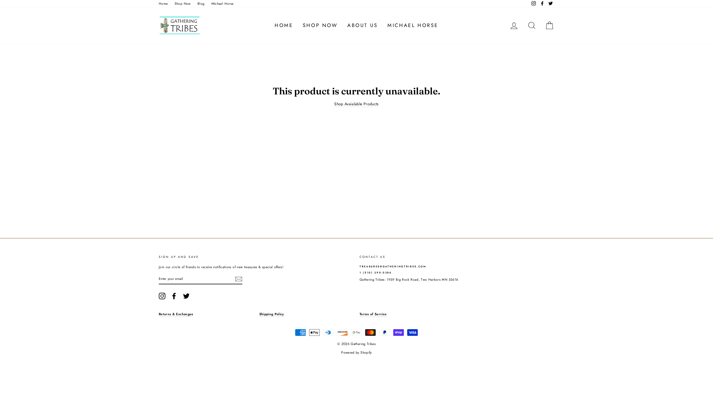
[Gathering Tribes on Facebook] (174, 296)
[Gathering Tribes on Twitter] (186, 296)
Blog (200, 3)
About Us (362, 25)
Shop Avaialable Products (356, 104)
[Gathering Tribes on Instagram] (162, 296)
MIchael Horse (222, 3)
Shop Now (183, 3)
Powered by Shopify (356, 352)
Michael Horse (412, 25)
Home (163, 3)
